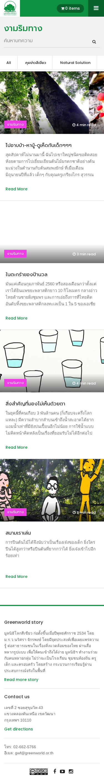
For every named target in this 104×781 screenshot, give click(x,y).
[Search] (94, 41)
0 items (72, 8)
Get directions (18, 729)
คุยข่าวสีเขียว (35, 62)
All (8, 62)
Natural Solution (75, 62)
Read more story (21, 679)
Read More (16, 189)
